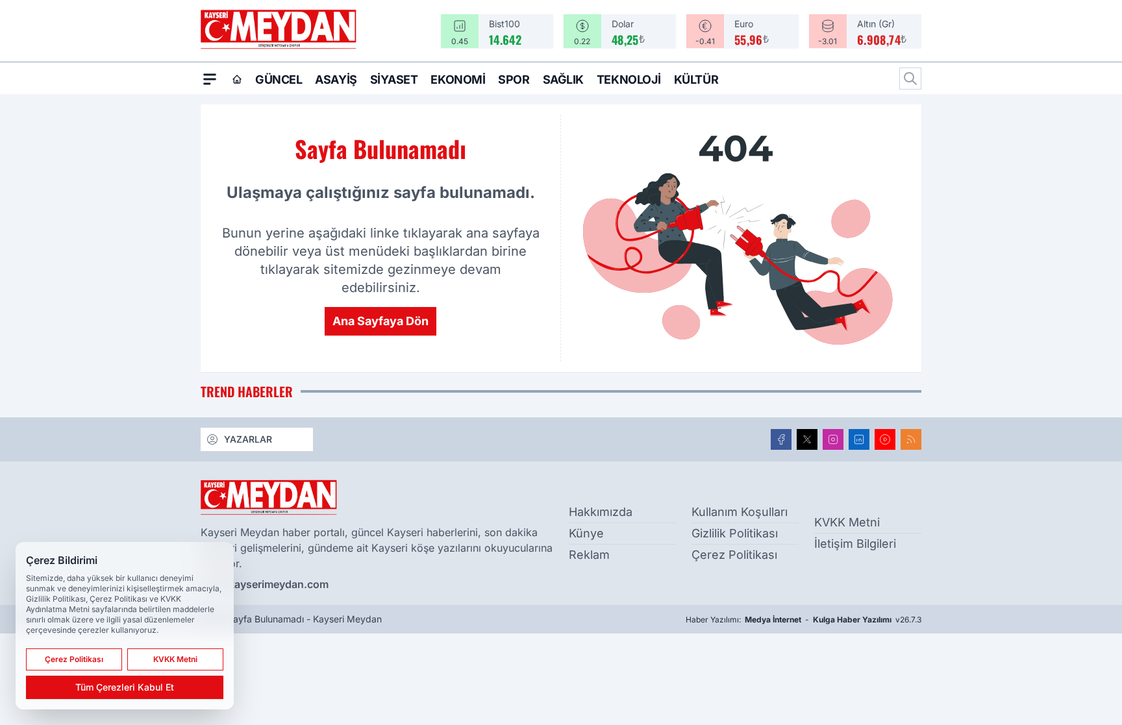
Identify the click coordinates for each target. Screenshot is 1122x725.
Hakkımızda (600, 512)
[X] (807, 439)
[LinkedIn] (859, 439)
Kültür (696, 79)
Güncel (278, 79)
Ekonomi (457, 79)
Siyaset (394, 79)
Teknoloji (629, 79)
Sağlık (563, 79)
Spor (513, 79)
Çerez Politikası (734, 554)
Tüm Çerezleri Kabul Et (124, 687)
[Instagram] (833, 439)
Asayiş (335, 79)
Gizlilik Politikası (735, 533)
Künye (586, 533)
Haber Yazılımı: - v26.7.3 (803, 619)
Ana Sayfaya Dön (380, 321)
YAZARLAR (248, 439)
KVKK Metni (847, 522)
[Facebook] (781, 439)
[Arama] (910, 79)
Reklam (589, 554)
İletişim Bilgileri (855, 543)
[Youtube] (885, 439)
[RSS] (911, 439)
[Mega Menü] (210, 78)
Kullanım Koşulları (740, 512)
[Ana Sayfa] (237, 79)
